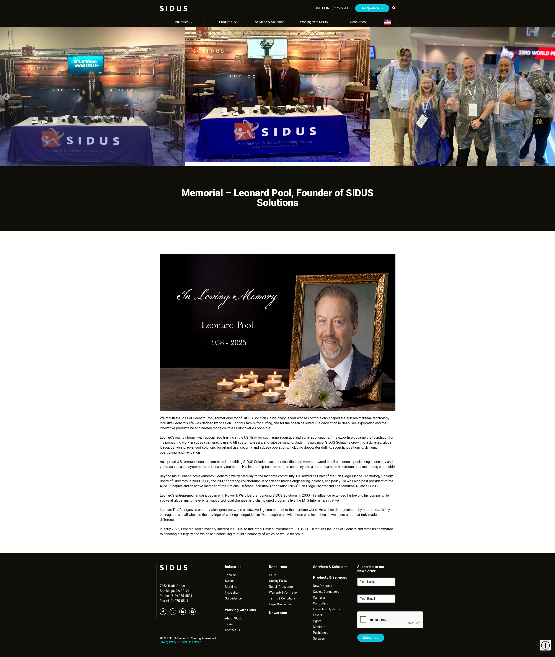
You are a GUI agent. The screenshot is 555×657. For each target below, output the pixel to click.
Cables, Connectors (326, 591)
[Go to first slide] (548, 96)
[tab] (274, 163)
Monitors (319, 627)
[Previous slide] (6, 96)
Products (225, 22)
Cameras (319, 597)
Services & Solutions (269, 22)
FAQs (272, 575)
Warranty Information (284, 592)
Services (319, 638)
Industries (182, 22)
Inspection (232, 592)
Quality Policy (278, 581)
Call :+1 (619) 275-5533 (331, 8)
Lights (317, 621)
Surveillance (233, 598)
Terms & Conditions (282, 598)
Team (229, 624)
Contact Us (232, 630)
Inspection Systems (326, 609)
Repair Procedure (281, 586)
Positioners (320, 632)
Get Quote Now (372, 8)
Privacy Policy (168, 642)
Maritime (231, 586)
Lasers (317, 615)
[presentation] (390, 619)
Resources (358, 22)
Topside (230, 575)
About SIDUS (234, 618)
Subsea (230, 581)
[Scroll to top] (545, 645)
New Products (322, 586)
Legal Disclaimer (190, 642)
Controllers (320, 603)
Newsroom (278, 613)
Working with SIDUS (314, 22)
